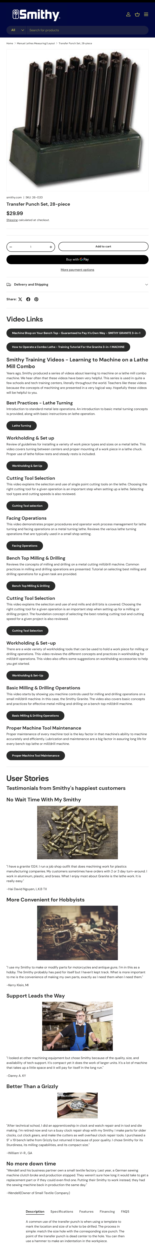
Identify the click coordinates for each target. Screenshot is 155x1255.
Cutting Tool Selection (27, 630)
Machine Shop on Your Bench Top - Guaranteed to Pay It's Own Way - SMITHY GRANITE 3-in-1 (76, 333)
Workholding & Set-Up (27, 675)
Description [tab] (35, 1211)
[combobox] (77, 30)
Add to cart (103, 246)
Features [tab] (86, 1211)
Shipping (12, 220)
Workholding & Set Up (27, 466)
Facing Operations (24, 545)
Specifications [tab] (61, 1211)
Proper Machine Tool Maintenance (35, 755)
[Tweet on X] (20, 299)
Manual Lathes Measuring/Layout (36, 43)
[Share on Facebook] (28, 299)
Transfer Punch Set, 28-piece (75, 43)
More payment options (77, 270)
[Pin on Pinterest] (36, 299)
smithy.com (14, 197)
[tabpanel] (77, 1231)
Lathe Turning (21, 425)
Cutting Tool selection (27, 506)
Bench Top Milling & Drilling (31, 586)
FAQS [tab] (125, 1211)
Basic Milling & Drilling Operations (35, 715)
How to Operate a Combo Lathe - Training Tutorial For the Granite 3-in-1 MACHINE (68, 347)
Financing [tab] (107, 1211)
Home (9, 43)
